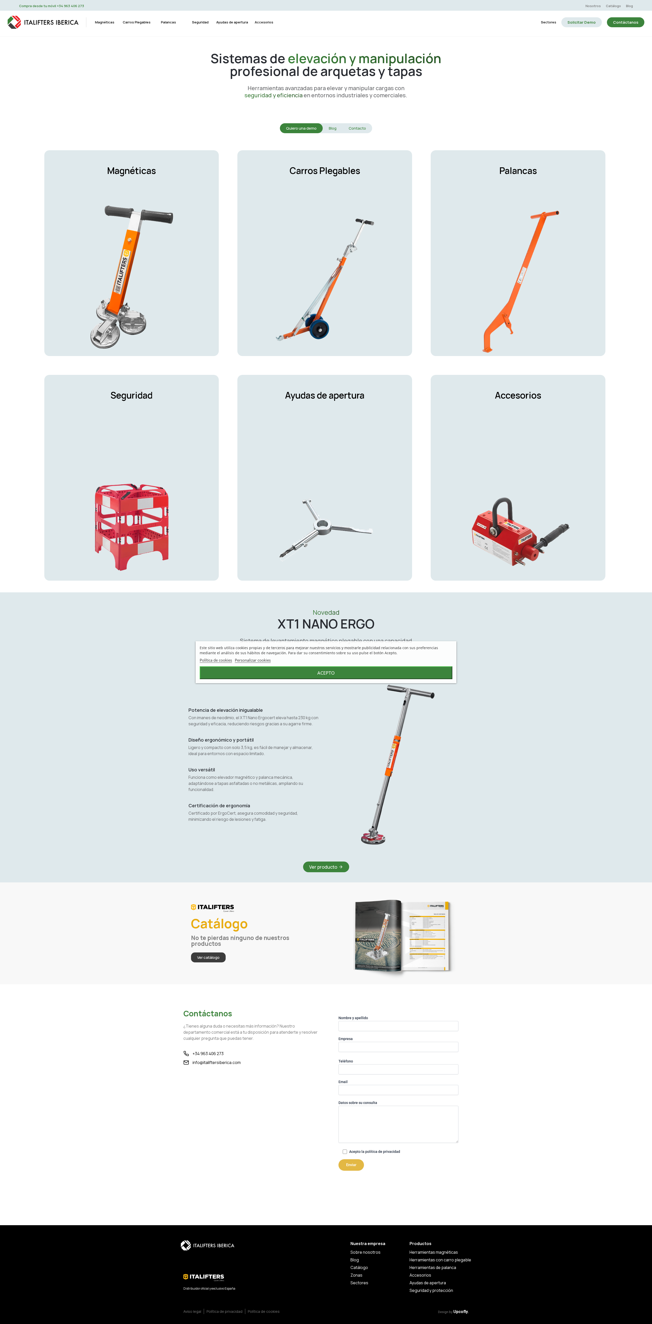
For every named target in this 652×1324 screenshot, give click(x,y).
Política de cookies (216, 659)
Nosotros (593, 6)
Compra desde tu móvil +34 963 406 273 (51, 6)
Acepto (326, 673)
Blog (629, 6)
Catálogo (613, 6)
